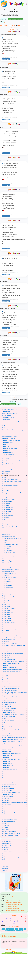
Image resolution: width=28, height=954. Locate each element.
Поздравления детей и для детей (10, 858)
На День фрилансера (7, 612)
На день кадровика (7, 501)
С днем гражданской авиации (9, 448)
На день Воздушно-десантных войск (11, 460)
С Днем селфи (5, 825)
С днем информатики (7, 452)
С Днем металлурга (7, 550)
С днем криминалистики (8, 712)
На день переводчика (7, 509)
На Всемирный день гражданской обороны (13, 714)
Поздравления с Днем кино (11, 896)
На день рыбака (6, 786)
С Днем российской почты (9, 552)
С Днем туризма (6, 523)
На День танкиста (6, 415)
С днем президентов (7, 733)
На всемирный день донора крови (11, 567)
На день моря (5, 517)
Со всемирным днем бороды (9, 819)
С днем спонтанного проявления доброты (13, 745)
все (1, 25)
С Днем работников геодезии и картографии (13, 661)
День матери (5, 477)
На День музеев (6, 604)
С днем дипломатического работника (11, 753)
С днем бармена (6, 761)
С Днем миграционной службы (10, 556)
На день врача (5, 505)
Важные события (6, 843)
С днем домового (6, 751)
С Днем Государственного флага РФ (11, 538)
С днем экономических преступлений (12, 669)
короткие (21, 25)
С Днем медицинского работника (10, 569)
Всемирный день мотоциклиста (10, 413)
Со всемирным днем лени (8, 821)
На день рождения (6, 841)
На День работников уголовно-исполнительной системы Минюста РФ (14, 693)
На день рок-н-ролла (7, 626)
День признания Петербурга (9, 467)
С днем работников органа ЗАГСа (11, 421)
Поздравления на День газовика (11, 906)
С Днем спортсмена (7, 565)
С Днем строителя (6, 546)
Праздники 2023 (5, 935)
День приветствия (6, 473)
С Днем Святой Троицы (8, 571)
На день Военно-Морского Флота (10, 782)
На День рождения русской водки (11, 759)
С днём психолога (6, 411)
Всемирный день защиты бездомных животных (14, 802)
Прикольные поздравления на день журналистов (15, 910)
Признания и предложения (9, 853)
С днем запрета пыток (8, 765)
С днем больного (6, 749)
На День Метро (6, 602)
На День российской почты (9, 784)
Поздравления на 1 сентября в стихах (13, 902)
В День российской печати (9, 727)
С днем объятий (6, 450)
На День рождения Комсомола (10, 479)
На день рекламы (6, 497)
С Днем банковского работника (10, 436)
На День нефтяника (7, 811)
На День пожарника (7, 657)
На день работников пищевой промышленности (10, 485)
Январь (16, 928)
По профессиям (6, 855)
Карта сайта (8, 949)
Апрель (6, 930)
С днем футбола (6, 446)
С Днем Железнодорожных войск (10, 544)
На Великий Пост (6, 704)
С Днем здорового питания (9, 573)
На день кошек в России (8, 716)
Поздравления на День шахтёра (11, 898)
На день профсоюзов (7, 488)
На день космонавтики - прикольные (11, 649)
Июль (17, 930)
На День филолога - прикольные (10, 596)
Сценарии (4, 870)
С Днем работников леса (8, 536)
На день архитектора (7, 507)
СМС (3, 860)
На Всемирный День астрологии (10, 688)
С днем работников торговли (9, 682)
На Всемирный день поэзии (9, 684)
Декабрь (12, 928)
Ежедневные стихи (7, 851)
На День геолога (6, 655)
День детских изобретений (9, 831)
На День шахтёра (6, 798)
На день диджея (6, 698)
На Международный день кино (10, 425)
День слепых (5, 465)
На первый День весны (8, 710)
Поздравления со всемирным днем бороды (14, 904)
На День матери (6, 610)
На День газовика (6, 804)
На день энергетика (7, 790)
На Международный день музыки (11, 519)
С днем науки (5, 757)
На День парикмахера (7, 806)
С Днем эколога (6, 575)
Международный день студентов (10, 475)
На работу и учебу (6, 845)
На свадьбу (5, 849)
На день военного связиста (9, 499)
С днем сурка (5, 767)
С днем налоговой (6, 680)
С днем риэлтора (6, 432)
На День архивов (6, 700)
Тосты (3, 862)
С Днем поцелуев (6, 521)
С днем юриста (6, 444)
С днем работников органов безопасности (13, 434)
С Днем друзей (6, 579)
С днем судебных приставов (9, 769)
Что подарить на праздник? (8, 936)
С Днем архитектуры (7, 554)
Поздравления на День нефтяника (12, 908)
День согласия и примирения (9, 469)
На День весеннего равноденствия (11, 686)
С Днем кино (5, 540)
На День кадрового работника (10, 600)
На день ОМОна (6, 491)
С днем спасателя (6, 731)
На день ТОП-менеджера (8, 631)
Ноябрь (7, 928)
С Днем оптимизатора (7, 587)
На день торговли (6, 776)
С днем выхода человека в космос (11, 663)
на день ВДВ (4, 19)
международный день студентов (15, 19)
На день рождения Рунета (8, 639)
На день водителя (6, 780)
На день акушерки (7, 808)
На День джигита (6, 706)
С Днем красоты (6, 534)
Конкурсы (4, 864)
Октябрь (3, 928)
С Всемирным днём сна (8, 417)
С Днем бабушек (6, 675)
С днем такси (5, 673)
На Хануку (5, 428)
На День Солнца (6, 614)
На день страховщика (7, 495)
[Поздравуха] (3, 3)
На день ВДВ (5, 458)
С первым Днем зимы (7, 423)
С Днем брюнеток (6, 589)
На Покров (5, 827)
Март (25, 928)
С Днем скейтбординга (8, 561)
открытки (7, 25)
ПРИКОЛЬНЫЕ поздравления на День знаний (14, 900)
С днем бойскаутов (7, 763)
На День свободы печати (8, 622)
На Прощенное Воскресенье (9, 708)
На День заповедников (8, 720)
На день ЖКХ (5, 718)
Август (14, 915)
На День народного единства (9, 409)
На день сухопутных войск (9, 577)
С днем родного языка (7, 794)
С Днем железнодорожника (9, 558)
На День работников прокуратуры (11, 729)
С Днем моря (5, 528)
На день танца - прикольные (9, 643)
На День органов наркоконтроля (10, 696)
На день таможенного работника (10, 771)
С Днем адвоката (6, 581)
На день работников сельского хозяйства (12, 493)
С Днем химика (6, 583)
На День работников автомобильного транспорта (11, 482)
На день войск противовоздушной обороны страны (13, 646)
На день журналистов (7, 515)
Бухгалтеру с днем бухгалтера (10, 526)
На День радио (6, 616)
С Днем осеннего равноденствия (10, 530)
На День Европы (6, 620)
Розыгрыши (5, 866)
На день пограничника (8, 773)
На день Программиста (8, 788)
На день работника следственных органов (13, 637)
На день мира (5, 513)
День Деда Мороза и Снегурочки (10, 835)
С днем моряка (6, 678)
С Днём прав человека (8, 454)
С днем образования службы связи (11, 440)
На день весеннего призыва (9, 633)
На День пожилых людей (8, 813)
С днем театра (5, 665)
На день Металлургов (7, 796)
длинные (14, 25)
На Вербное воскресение (8, 659)
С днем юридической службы (9, 667)
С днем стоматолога (7, 755)
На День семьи (6, 606)
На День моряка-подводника (9, 690)
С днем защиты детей (7, 591)
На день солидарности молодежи (10, 635)
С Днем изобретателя (7, 563)
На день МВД (5, 641)
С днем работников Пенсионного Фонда (12, 430)
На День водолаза (6, 618)
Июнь (14, 930)
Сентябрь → (16, 926)
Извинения (5, 868)
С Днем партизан (6, 548)
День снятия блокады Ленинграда (11, 833)
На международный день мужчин (10, 463)
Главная (3, 14)
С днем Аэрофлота (7, 735)
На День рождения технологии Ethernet (12, 653)
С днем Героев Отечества (8, 456)
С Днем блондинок (7, 585)
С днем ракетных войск (8, 442)
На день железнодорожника (9, 778)
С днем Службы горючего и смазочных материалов (12, 742)
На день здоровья (6, 651)
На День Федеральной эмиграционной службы (14, 737)
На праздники (5, 847)
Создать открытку (6, 59)
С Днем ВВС (5, 542)
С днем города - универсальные (10, 593)
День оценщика (6, 471)
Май (10, 930)
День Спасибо (5, 829)
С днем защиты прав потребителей (11, 671)
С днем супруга (6, 419)
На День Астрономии (7, 598)
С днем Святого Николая (8, 438)
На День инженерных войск (9, 724)
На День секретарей (7, 624)
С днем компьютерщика (8, 747)
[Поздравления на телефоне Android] (14, 882)
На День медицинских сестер (9, 608)
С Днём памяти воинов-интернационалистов (14, 817)
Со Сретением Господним (8, 815)
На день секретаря (6, 511)
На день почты (6, 503)
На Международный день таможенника (12, 722)
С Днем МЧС (5, 823)
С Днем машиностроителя (9, 532)
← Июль (11, 926)
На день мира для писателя (9, 702)
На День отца (5, 800)
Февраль (21, 928)
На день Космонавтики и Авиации (11, 792)
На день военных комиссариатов (10, 629)
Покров (2, 21)
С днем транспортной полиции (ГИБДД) (12, 739)
